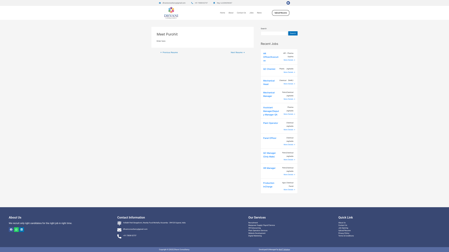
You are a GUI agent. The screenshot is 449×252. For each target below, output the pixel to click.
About (230, 13)
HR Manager (269, 168)
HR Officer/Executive (270, 57)
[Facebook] (288, 3)
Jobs (251, 13)
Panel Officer (269, 138)
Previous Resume (169, 52)
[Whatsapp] (16, 229)
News (259, 13)
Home (222, 13)
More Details (289, 60)
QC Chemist (269, 69)
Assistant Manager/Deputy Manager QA (271, 111)
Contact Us (241, 13)
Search (264, 28)
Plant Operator (270, 123)
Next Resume (238, 52)
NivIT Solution (284, 249)
